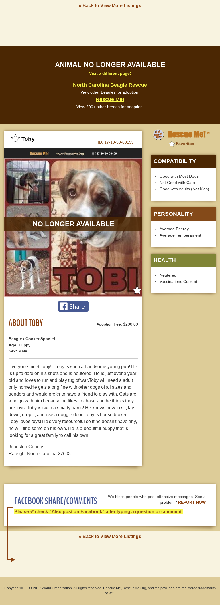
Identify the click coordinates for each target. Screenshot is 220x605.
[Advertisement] (110, 26)
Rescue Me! (110, 99)
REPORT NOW (192, 502)
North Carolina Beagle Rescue (110, 85)
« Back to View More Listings (110, 5)
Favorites (185, 143)
